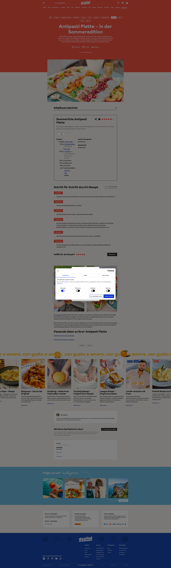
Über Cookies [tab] (105, 275)
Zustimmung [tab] (65, 275)
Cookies (66, 281)
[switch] (78, 291)
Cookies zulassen (109, 296)
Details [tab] (85, 275)
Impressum (60, 283)
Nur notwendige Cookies (96, 296)
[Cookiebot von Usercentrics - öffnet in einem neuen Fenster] (108, 271)
